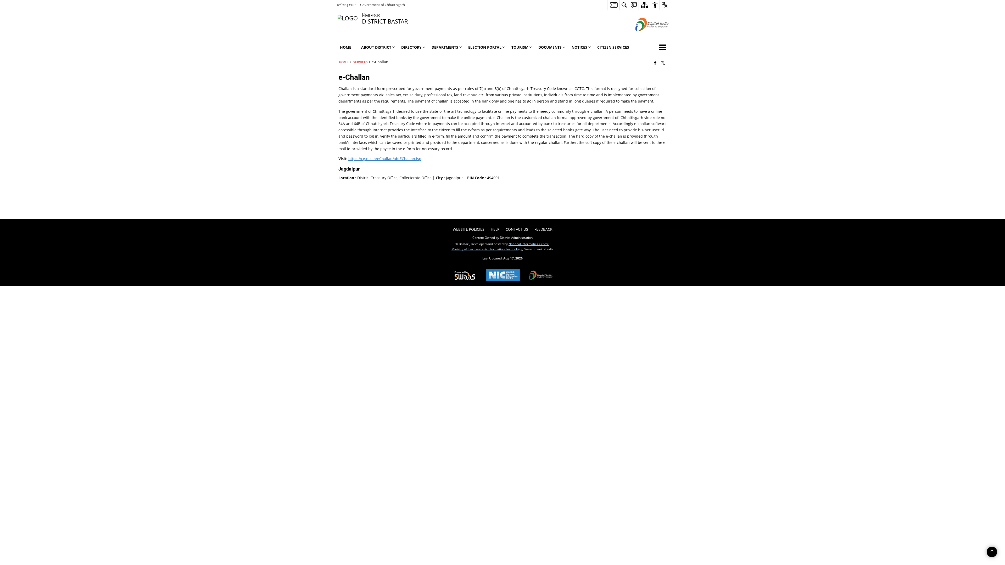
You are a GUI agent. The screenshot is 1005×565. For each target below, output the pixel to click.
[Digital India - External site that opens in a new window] (645, 35)
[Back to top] (992, 552)
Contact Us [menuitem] (517, 229)
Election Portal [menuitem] (484, 47)
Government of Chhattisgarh (382, 4)
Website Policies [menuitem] (468, 229)
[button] (663, 47)
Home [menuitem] (345, 47)
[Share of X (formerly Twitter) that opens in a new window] (663, 62)
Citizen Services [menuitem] (613, 47)
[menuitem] (613, 5)
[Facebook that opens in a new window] (655, 62)
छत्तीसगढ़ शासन (346, 4)
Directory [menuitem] (411, 47)
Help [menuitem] (495, 229)
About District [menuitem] (376, 47)
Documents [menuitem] (550, 47)
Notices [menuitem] (579, 47)
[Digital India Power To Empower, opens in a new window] (541, 275)
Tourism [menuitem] (519, 47)
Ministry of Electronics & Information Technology (486, 249)
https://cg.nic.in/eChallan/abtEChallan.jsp (384, 158)
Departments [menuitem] (445, 47)
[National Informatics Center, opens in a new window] (503, 275)
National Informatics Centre (529, 244)
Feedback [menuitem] (543, 229)
